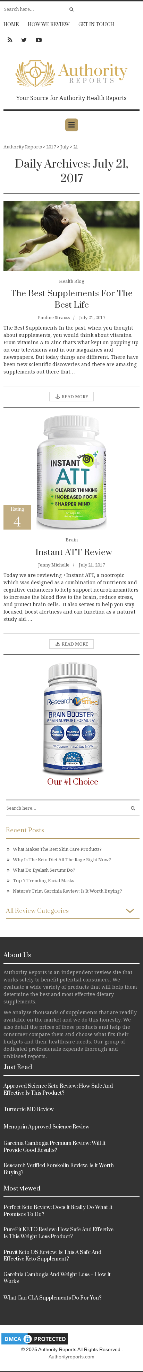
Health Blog (71, 281)
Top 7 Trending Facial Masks (43, 880)
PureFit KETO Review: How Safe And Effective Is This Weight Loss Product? (58, 1233)
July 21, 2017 (92, 317)
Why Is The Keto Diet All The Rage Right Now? (62, 859)
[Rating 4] (71, 472)
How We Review (48, 25)
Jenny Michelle (53, 565)
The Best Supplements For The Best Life (71, 299)
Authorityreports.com (71, 1356)
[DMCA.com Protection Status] (34, 1338)
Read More (74, 396)
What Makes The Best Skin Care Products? (57, 849)
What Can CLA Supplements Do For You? (52, 1298)
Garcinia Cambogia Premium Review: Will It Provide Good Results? (54, 1147)
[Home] (71, 71)
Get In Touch (96, 25)
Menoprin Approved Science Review (46, 1127)
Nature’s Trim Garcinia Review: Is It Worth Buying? (67, 891)
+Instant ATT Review (71, 552)
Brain (72, 539)
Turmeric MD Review (28, 1109)
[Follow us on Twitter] (24, 40)
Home (11, 25)
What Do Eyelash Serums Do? (44, 870)
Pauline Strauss (54, 317)
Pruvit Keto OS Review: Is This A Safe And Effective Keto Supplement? (52, 1256)
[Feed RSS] (9, 40)
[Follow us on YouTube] (37, 40)
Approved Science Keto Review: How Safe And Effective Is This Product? (58, 1089)
